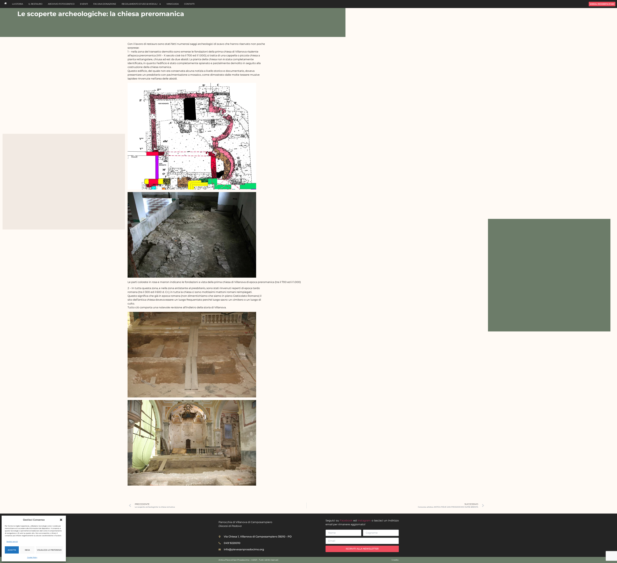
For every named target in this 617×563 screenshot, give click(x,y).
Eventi (84, 4)
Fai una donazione (104, 4)
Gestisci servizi (12, 541)
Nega (27, 550)
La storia (17, 4)
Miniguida (173, 4)
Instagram (364, 520)
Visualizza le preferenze (49, 550)
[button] (61, 519)
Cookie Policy (32, 557)
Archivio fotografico (61, 4)
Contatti (189, 4)
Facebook (346, 520)
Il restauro (35, 4)
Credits (395, 560)
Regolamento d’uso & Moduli (139, 4)
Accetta (12, 550)
